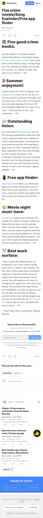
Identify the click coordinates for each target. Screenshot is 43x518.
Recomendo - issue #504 (11, 436)
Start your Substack (15, 507)
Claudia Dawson (22, 422)
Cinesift (5, 218)
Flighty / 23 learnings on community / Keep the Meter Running (15, 411)
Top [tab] (4, 402)
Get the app (32, 507)
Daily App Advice (9, 184)
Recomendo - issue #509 (11, 456)
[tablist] (12, 373)
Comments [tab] (7, 373)
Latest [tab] (10, 402)
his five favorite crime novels (15, 60)
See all (6, 469)
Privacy (23, 499)
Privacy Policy (21, 347)
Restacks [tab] (17, 373)
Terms (29, 499)
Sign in (38, 3)
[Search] (39, 402)
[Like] (4, 35)
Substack (10, 513)
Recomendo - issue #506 (11, 417)
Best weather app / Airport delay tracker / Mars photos (15, 451)
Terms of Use (32, 343)
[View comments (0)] (9, 35)
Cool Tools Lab (7, 28)
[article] (21, 416)
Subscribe (29, 3)
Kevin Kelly (12, 419)
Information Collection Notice (26, 345)
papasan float (8, 95)
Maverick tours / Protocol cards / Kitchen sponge (14, 431)
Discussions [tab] (19, 402)
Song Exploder (24, 132)
